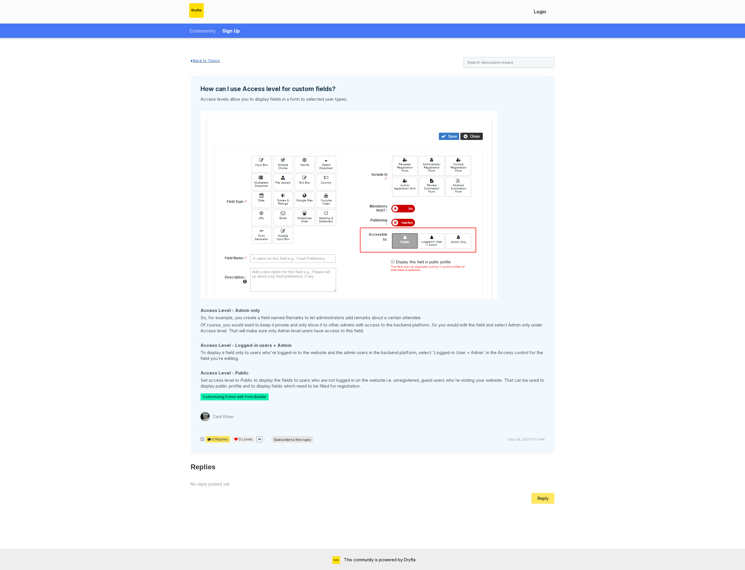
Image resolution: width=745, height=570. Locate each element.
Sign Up (231, 31)
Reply (543, 498)
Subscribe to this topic (292, 440)
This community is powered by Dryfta (379, 559)
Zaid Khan (223, 416)
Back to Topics (206, 60)
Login (540, 12)
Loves (246, 439)
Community (202, 31)
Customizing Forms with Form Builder (234, 397)
